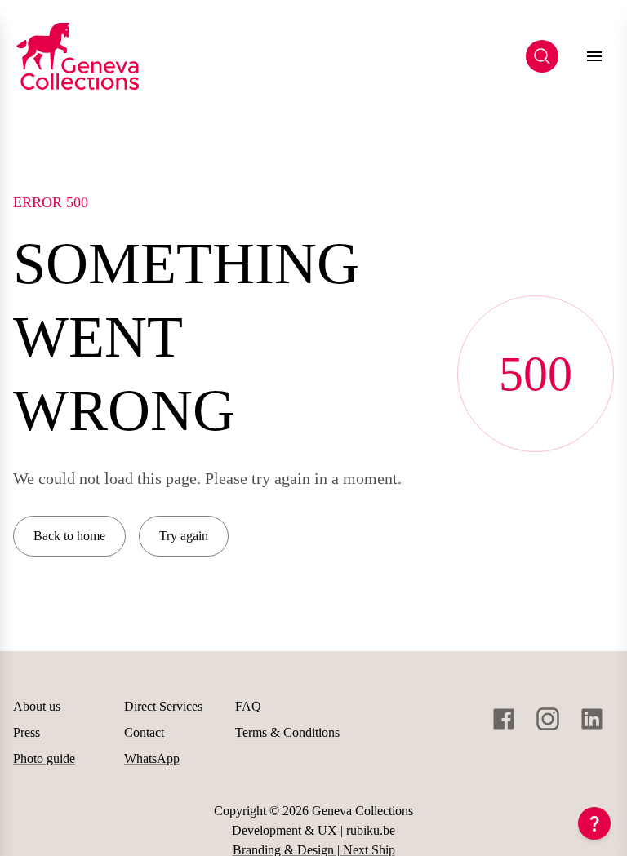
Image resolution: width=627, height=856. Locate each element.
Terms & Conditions (287, 732)
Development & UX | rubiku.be (313, 830)
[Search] (542, 56)
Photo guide (44, 758)
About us (36, 706)
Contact (144, 732)
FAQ (248, 706)
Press (26, 732)
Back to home (69, 536)
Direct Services (163, 706)
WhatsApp (152, 758)
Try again (183, 536)
